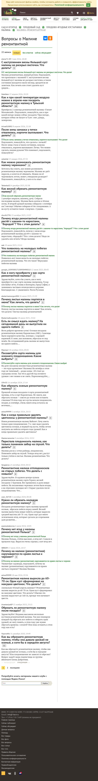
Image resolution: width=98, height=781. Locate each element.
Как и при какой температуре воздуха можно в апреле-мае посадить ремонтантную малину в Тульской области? (25, 101)
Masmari (4, 350)
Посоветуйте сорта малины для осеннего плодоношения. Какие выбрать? (21, 356)
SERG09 (4, 548)
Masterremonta (7, 438)
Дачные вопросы (8, 729)
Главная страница (8, 720)
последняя (15, 667)
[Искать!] (71, 12)
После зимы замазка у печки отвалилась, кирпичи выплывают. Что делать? (25, 132)
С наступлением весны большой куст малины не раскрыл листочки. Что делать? (24, 65)
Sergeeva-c (6, 465)
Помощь (4, 733)
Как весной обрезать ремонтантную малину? (24, 190)
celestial (4, 159)
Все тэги (4, 749)
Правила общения (8, 752)
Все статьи (5, 745)
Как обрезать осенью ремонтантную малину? (24, 387)
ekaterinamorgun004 (10, 296)
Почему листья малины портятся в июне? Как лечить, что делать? (22, 300)
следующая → (23, 662)
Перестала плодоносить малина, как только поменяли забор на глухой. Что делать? (25, 444)
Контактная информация (10, 762)
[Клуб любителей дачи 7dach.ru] (10, 11)
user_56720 (6, 497)
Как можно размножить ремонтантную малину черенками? (26, 163)
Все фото (5, 739)
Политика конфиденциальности (13, 758)
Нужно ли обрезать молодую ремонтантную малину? (19, 501)
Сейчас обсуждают (8, 726)
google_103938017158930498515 (16, 269)
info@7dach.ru (13, 714)
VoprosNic (5, 633)
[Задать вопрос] (84, 13)
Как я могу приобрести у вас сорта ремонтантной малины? (23, 274)
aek (2, 245)
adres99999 (6, 411)
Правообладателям (8, 765)
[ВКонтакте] (45, 38)
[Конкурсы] (78, 13)
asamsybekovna (8, 526)
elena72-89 (6, 59)
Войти (92, 13)
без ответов (28, 52)
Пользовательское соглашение (13, 755)
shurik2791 (6, 215)
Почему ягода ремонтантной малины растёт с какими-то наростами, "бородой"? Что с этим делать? (24, 221)
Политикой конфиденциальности (69, 5)
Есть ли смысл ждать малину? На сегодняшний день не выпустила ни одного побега (23, 324)
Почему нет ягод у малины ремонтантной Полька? (18, 530)
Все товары (5, 736)
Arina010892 (6, 126)
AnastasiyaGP (7, 604)
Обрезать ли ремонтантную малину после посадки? (23, 609)
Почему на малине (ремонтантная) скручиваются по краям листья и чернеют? (23, 554)
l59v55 (4, 382)
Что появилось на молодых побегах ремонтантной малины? (24, 249)
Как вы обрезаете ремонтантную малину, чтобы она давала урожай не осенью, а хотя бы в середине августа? (25, 639)
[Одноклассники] (50, 38)
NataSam (5, 94)
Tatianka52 (6, 185)
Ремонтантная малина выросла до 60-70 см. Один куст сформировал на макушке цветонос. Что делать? (25, 581)
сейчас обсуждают (43, 52)
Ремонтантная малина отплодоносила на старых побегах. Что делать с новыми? (25, 471)
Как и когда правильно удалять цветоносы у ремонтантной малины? (24, 416)
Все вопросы (6, 742)
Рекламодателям (7, 768)
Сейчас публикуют (8, 723)
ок (88, 5)
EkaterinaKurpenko (9, 318)
